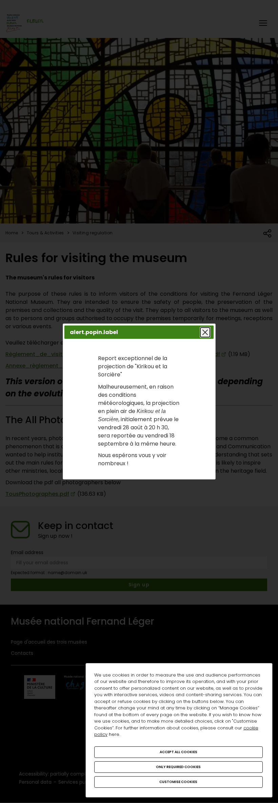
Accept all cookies (178, 752)
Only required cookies (178, 766)
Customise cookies (178, 781)
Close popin (205, 332)
